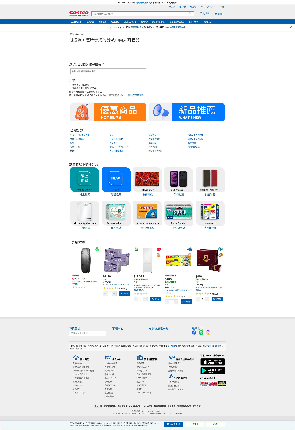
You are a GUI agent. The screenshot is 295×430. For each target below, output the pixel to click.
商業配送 (207, 22)
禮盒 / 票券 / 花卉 (195, 135)
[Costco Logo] (79, 13)
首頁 (71, 34)
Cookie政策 (134, 406)
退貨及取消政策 (184, 406)
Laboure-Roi (79, 34)
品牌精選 (144, 22)
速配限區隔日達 (130, 22)
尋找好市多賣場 (136, 95)
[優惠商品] (94, 22)
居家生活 (113, 143)
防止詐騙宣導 (172, 346)
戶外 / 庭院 (153, 147)
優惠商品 (90, 22)
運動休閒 (152, 143)
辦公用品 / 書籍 (155, 151)
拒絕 (215, 424)
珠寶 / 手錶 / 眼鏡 (195, 139)
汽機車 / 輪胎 (154, 139)
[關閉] (291, 27)
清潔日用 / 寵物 (116, 139)
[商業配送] (211, 22)
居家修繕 (152, 135)
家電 (72, 143)
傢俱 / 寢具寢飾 (116, 151)
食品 (111, 135)
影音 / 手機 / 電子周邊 (79, 135)
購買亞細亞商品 (135, 27)
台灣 (222, 7)
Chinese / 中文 (206, 7)
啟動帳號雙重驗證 (213, 346)
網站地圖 (98, 406)
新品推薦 (102, 22)
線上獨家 (115, 22)
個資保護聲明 (160, 406)
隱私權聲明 (122, 406)
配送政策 (197, 406)
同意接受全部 (173, 424)
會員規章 (171, 406)
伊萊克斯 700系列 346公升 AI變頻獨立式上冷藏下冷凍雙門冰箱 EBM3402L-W (147, 287)
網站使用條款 (110, 406)
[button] (191, 14)
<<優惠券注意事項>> (178, 27)
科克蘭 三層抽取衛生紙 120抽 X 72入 (116, 285)
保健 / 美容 (75, 147)
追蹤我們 (197, 328)
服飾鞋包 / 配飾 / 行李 (119, 147)
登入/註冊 (204, 13)
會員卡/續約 (193, 22)
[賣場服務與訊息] (165, 22)
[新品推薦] (106, 22)
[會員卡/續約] (198, 22)
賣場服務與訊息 (158, 22)
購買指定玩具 (142, 2)
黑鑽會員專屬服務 (177, 22)
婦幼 (72, 151)
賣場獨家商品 (194, 147)
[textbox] (105, 71)
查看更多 (194, 424)
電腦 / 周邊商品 (77, 139)
